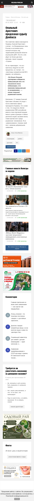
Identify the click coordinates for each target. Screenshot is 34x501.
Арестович (9, 142)
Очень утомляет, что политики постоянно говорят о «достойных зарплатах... (18, 317)
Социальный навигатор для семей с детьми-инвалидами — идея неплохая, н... (19, 340)
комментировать (11, 146)
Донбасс (20, 138)
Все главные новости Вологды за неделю (17, 247)
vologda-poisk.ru (17, 3)
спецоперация (10, 138)
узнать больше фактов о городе (17, 456)
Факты (9, 445)
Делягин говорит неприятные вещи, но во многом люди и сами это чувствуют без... (19, 329)
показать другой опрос (17, 406)
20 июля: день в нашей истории (17, 451)
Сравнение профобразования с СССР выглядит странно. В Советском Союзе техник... (19, 353)
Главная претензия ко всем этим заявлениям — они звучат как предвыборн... (19, 305)
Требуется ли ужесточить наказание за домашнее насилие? (16, 371)
